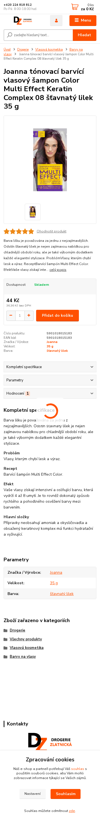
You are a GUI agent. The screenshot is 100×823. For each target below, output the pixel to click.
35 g (50, 346)
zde (72, 811)
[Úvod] (23, 21)
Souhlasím (66, 793)
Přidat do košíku (57, 315)
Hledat (84, 35)
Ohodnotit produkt (51, 231)
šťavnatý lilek (57, 351)
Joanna (52, 342)
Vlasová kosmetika (49, 50)
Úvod (7, 50)
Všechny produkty (26, 639)
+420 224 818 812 (18, 5)
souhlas (77, 769)
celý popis (57, 270)
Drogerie (23, 50)
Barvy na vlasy (23, 656)
